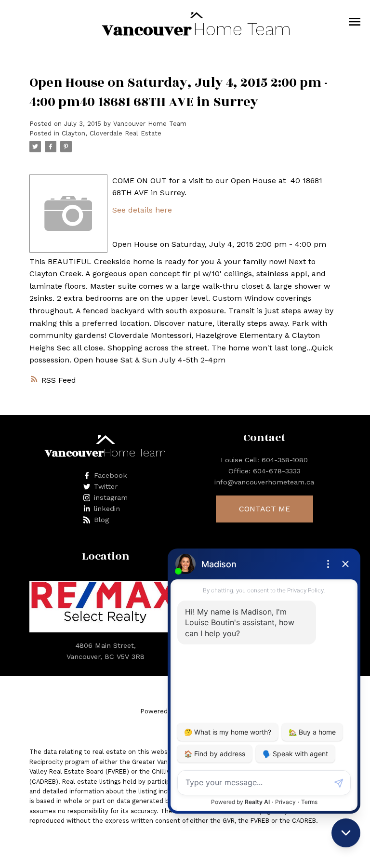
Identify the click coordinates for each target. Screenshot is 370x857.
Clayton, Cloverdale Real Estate (111, 133)
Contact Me (264, 508)
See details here (142, 209)
